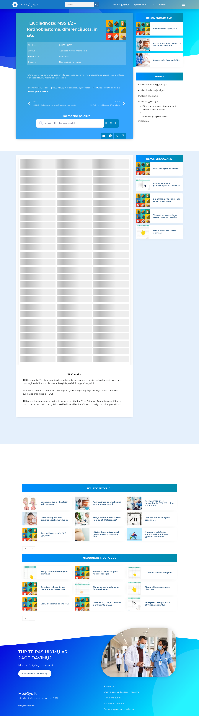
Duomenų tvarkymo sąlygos (119, 709)
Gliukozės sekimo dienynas (158, 572)
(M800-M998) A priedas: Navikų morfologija (72, 88)
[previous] (25, 549)
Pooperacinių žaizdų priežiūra (166, 60)
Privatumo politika (114, 703)
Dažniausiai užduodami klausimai (122, 692)
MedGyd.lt (27, 693)
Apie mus (109, 686)
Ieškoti (110, 123)
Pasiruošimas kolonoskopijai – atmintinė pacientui (167, 44)
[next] (32, 549)
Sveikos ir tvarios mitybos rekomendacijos (105, 572)
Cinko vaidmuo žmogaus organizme (157, 518)
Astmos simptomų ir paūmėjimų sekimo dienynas (166, 184)
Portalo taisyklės (113, 697)
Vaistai (162, 4)
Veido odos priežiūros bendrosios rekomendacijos (54, 518)
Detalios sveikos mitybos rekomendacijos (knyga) (53, 588)
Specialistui (140, 4)
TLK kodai (44, 88)
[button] (183, 4)
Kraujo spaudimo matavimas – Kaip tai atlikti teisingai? (108, 518)
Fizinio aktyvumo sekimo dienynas (164, 232)
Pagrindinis (32, 88)
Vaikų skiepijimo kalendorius (166, 168)
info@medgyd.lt (26, 705)
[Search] (96, 4)
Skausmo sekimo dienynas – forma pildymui (107, 588)
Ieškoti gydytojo (121, 4)
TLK (152, 4)
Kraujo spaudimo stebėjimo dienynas (54, 572)
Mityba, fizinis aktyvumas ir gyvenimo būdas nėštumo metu (106, 534)
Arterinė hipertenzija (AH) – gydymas (54, 534)
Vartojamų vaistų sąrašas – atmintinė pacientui (158, 603)
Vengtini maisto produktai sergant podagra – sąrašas (165, 216)
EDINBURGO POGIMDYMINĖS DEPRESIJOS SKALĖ (166, 200)
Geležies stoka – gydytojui (165, 28)
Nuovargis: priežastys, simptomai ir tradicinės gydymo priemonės (156, 534)
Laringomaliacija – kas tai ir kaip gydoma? (54, 503)
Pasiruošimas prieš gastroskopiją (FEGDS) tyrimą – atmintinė (159, 503)
